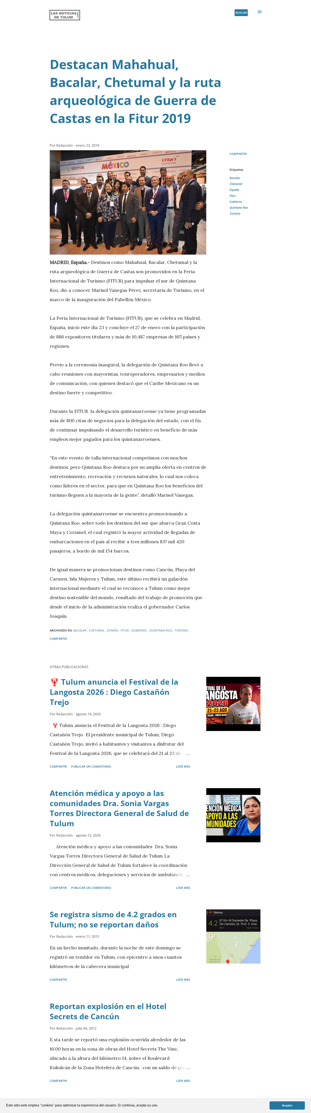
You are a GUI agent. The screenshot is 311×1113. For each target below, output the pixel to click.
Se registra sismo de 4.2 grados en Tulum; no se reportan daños (113, 919)
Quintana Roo (239, 207)
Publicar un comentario (91, 766)
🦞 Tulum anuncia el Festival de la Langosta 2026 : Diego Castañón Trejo (114, 692)
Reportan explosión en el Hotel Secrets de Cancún (108, 1011)
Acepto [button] (287, 1105)
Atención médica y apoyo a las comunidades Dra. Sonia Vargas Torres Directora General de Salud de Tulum (119, 808)
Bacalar (235, 178)
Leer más (183, 766)
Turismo (235, 213)
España (234, 190)
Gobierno (236, 202)
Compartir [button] (238, 154)
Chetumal (236, 184)
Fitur (233, 196)
